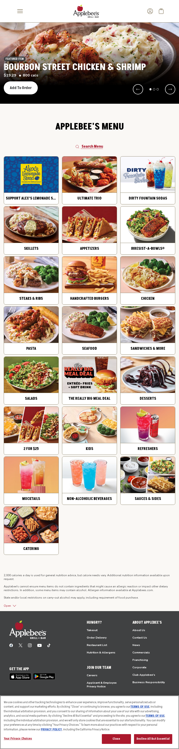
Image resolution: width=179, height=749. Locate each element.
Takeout (92, 630)
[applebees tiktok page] (48, 645)
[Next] (170, 89)
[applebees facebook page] (11, 645)
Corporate (139, 667)
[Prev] (138, 89)
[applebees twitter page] (20, 645)
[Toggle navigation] (20, 11)
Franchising (140, 660)
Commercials (141, 652)
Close (116, 739)
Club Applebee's (143, 675)
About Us (138, 630)
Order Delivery (97, 637)
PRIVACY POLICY (51, 729)
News (136, 645)
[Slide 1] (150, 89)
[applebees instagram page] (30, 645)
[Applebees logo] (86, 10)
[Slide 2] (154, 89)
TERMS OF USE (139, 707)
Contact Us (139, 637)
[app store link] (20, 676)
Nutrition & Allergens (101, 652)
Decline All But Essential (153, 739)
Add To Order (21, 87)
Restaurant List (97, 645)
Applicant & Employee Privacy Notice (102, 684)
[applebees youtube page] (39, 645)
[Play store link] (44, 676)
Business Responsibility (148, 682)
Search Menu (92, 146)
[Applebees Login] (150, 11)
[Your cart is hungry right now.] (161, 11)
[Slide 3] (158, 89)
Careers (92, 675)
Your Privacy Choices (18, 738)
